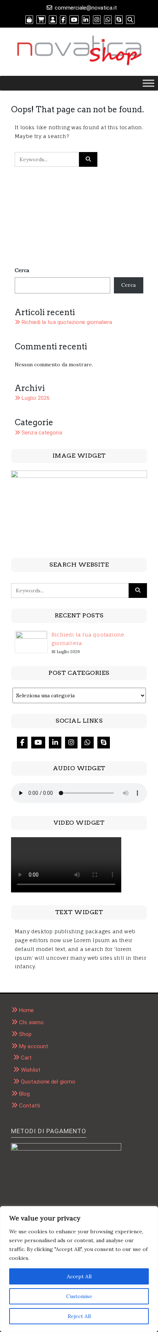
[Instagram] (71, 742)
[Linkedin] (55, 742)
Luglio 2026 (36, 398)
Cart (26, 1057)
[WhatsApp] (87, 742)
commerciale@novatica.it (86, 7)
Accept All (79, 1276)
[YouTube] (38, 742)
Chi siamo (31, 1022)
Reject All (79, 1316)
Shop (25, 1034)
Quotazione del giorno (48, 1081)
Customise (79, 1296)
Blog (24, 1093)
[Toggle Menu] (148, 83)
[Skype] (103, 742)
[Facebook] (22, 742)
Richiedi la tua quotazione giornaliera (67, 322)
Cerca (22, 270)
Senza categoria (42, 432)
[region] (79, 1269)
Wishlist (30, 1070)
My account (33, 1046)
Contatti (29, 1105)
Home (26, 1010)
